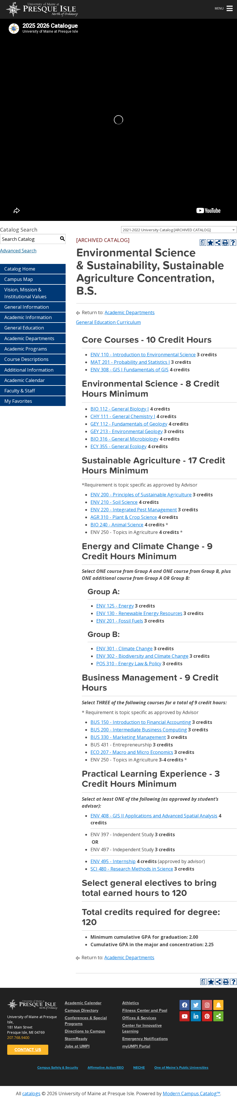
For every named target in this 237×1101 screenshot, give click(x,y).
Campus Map (18, 279)
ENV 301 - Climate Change (124, 648)
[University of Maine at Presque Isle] (42, 8)
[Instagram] (207, 1005)
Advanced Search (18, 250)
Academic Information (28, 317)
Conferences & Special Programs (86, 1021)
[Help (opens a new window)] (233, 242)
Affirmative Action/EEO (106, 1067)
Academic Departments (29, 338)
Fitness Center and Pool (144, 1010)
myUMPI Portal (136, 1046)
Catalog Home (19, 269)
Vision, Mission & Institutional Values (25, 293)
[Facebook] (184, 1005)
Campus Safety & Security (57, 1067)
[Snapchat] (218, 1005)
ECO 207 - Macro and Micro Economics (131, 752)
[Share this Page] (218, 242)
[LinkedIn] (196, 1016)
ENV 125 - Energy (115, 606)
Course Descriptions (26, 359)
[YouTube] (184, 1016)
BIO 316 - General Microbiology (124, 439)
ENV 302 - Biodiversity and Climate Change (142, 656)
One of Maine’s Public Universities (181, 1067)
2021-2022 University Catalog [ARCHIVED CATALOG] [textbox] (167, 229)
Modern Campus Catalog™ (191, 1093)
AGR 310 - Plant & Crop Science (123, 517)
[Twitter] (196, 1005)
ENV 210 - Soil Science (114, 502)
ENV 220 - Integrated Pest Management (133, 509)
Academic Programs (25, 349)
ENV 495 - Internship (113, 861)
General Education (24, 328)
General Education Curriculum (108, 322)
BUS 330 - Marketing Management (128, 737)
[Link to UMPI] (218, 1016)
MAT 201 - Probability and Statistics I (130, 362)
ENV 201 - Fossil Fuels (119, 621)
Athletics (130, 1003)
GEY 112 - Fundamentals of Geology (128, 424)
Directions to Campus (85, 1031)
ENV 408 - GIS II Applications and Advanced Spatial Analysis (153, 816)
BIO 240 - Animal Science (116, 524)
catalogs (31, 1093)
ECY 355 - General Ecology (118, 446)
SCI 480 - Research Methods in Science (131, 869)
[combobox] (179, 229)
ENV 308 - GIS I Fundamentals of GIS (129, 369)
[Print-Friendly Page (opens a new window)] (225, 242)
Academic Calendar (24, 380)
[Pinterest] (207, 1016)
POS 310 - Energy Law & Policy (128, 663)
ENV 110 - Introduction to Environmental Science (143, 354)
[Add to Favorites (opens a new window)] (210, 242)
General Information (26, 307)
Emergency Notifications (145, 1038)
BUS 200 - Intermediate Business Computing (138, 729)
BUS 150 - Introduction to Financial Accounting (140, 722)
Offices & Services (139, 1018)
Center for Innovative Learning (142, 1028)
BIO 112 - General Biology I (119, 409)
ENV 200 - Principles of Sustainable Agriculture (141, 494)
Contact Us (27, 1049)
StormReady (76, 1038)
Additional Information (28, 370)
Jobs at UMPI (77, 1046)
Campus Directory (81, 1010)
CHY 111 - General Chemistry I (122, 416)
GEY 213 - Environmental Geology (126, 431)
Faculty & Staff (19, 391)
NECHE (139, 1067)
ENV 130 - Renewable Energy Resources (139, 613)
